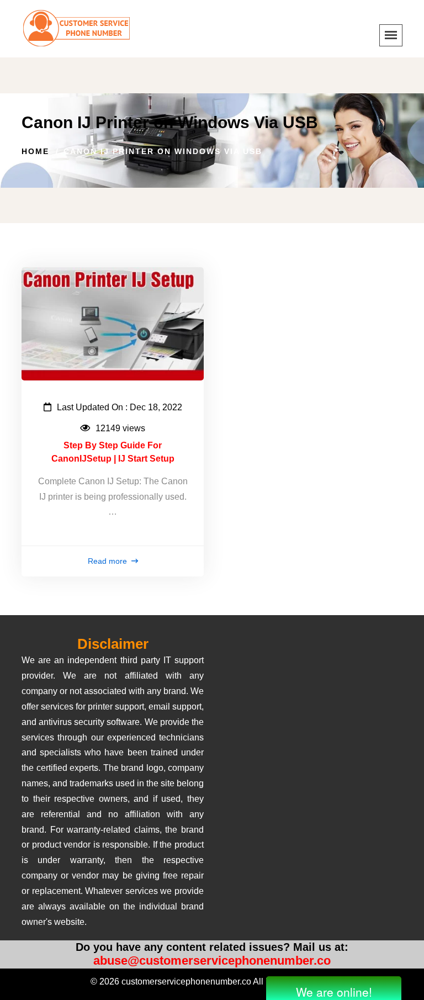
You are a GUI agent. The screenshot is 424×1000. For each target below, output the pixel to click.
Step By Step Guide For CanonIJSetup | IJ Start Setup (112, 452)
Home (35, 151)
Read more (108, 561)
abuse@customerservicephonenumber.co (212, 960)
